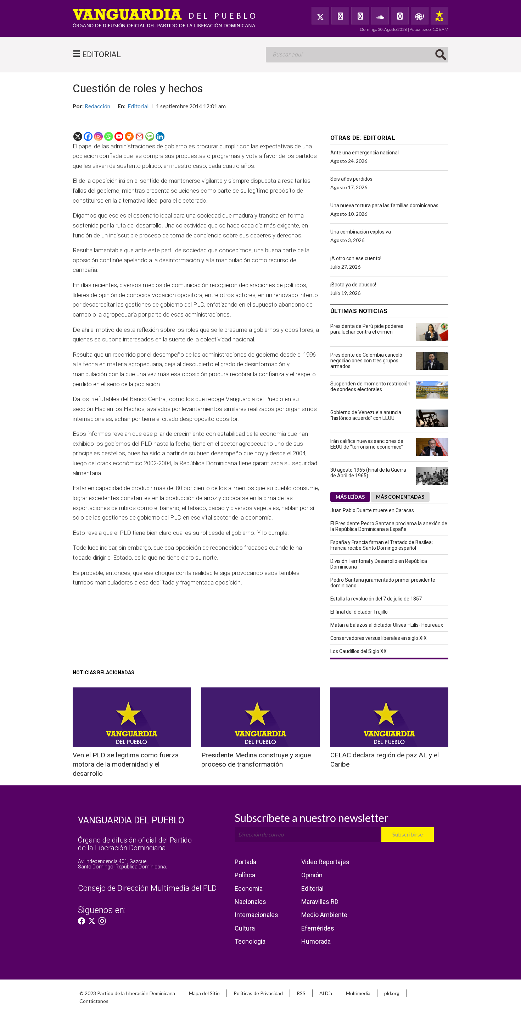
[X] (77, 136)
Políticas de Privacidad (258, 993)
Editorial (138, 106)
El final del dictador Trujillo (359, 612)
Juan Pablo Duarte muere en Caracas (372, 510)
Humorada (316, 941)
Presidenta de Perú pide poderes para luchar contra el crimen (366, 329)
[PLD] (439, 15)
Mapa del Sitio (204, 993)
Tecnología (250, 941)
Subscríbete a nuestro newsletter (311, 818)
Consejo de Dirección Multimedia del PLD (147, 888)
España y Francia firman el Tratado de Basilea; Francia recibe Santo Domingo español (381, 545)
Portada (245, 862)
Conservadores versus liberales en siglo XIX (378, 638)
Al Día (325, 993)
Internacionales (256, 914)
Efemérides (317, 928)
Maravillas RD (319, 901)
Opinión (312, 875)
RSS (301, 993)
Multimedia (358, 993)
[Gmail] (139, 136)
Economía (249, 888)
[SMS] (149, 136)
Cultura (245, 928)
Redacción (97, 106)
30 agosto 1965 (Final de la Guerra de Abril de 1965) (368, 472)
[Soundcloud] (380, 15)
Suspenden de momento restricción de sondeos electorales (370, 386)
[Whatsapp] (108, 136)
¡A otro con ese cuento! (355, 258)
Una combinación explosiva (360, 232)
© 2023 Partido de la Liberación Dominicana (127, 993)
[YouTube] (360, 15)
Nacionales (250, 901)
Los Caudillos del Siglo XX (358, 651)
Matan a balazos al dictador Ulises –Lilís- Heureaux (386, 625)
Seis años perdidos (351, 179)
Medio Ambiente (324, 914)
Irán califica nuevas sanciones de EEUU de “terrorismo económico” (366, 444)
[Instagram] (98, 136)
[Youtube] (118, 136)
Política (245, 875)
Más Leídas (350, 497)
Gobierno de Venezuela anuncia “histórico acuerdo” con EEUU (365, 415)
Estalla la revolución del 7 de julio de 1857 (376, 599)
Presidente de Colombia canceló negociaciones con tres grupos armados (366, 360)
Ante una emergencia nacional (364, 152)
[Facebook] (340, 15)
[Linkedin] (160, 136)
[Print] (129, 136)
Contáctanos (93, 1001)
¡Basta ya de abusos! (353, 284)
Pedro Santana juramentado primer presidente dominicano (382, 582)
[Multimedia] (419, 15)
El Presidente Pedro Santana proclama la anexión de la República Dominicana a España (388, 526)
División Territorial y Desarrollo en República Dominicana (378, 564)
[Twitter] (320, 15)
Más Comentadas (400, 497)
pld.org (391, 993)
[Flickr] (400, 15)
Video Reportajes (325, 862)
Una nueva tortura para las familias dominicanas (384, 205)
